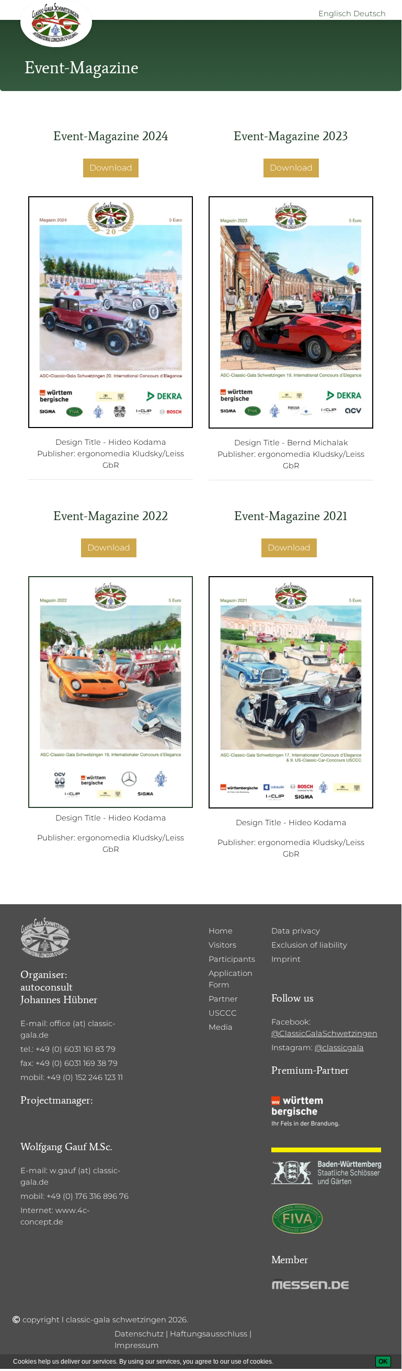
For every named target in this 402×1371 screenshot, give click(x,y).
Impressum (136, 1345)
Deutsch (369, 13)
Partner (223, 999)
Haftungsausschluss (208, 1334)
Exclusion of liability (309, 945)
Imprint (286, 959)
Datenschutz (139, 1334)
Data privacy (295, 931)
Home (221, 931)
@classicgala (339, 1047)
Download (110, 168)
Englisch (334, 13)
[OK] (383, 1361)
